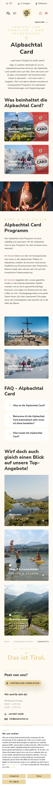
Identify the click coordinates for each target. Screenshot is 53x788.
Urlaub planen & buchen (23, 641)
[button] (7, 730)
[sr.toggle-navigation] (8, 13)
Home (6, 641)
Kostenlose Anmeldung (25, 683)
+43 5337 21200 (16, 714)
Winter (10, 256)
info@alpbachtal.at (18, 719)
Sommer (11, 280)
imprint (12, 767)
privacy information (12, 764)
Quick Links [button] (40, 22)
